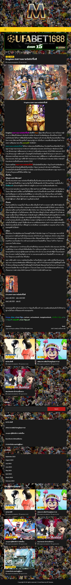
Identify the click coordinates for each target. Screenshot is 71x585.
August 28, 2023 (55, 364)
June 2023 (9, 467)
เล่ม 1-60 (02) (20, 298)
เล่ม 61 (18, 301)
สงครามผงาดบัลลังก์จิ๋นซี (14, 146)
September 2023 (10, 456)
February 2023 (10, 481)
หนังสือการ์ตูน (12, 567)
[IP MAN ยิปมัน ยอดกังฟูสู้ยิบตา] (19, 559)
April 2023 (9, 474)
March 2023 (9, 477)
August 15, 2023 (23, 573)
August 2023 (9, 460)
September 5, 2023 (24, 364)
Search (7, 402)
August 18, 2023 (23, 394)
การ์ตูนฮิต (11, 56)
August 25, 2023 (23, 544)
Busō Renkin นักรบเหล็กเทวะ (15, 392)
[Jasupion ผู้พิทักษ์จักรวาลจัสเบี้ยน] (19, 529)
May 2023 (9, 470)
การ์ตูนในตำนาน (13, 537)
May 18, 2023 (23, 62)
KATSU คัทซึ (9, 362)
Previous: (19, 327)
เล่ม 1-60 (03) (10, 301)
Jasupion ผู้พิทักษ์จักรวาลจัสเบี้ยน (15, 433)
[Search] (66, 29)
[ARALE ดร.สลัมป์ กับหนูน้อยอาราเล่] (51, 349)
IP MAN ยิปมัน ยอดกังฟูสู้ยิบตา (14, 444)
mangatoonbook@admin (12, 62)
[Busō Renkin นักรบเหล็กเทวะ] (19, 379)
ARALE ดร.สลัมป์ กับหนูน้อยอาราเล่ (48, 362)
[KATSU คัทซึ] (19, 349)
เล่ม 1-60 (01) (10, 298)
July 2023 (8, 463)
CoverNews (41, 582)
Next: (58, 327)
